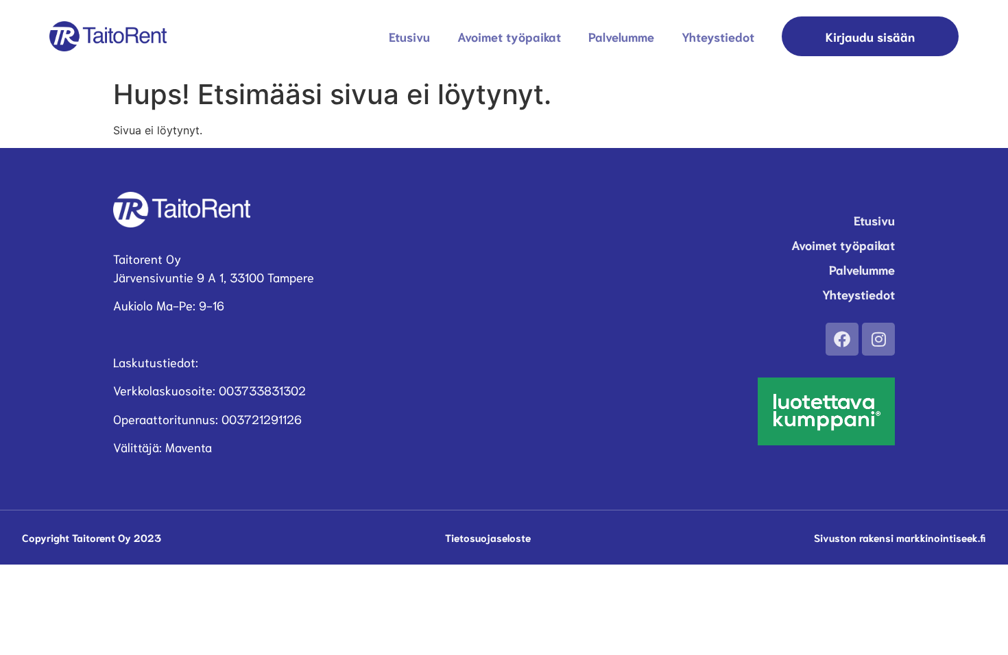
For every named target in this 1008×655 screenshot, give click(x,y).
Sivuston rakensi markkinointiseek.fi (900, 537)
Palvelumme (621, 36)
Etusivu (409, 36)
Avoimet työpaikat (509, 36)
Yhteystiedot (718, 36)
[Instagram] (878, 339)
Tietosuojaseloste (488, 537)
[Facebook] (842, 339)
